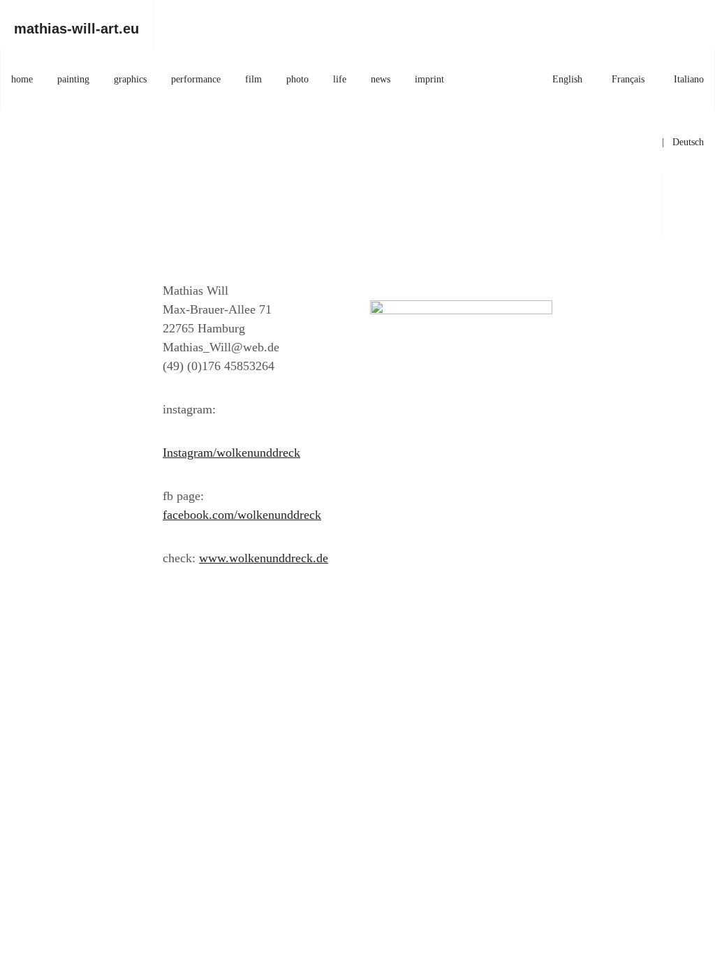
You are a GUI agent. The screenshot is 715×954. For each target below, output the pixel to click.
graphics (130, 79)
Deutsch (688, 142)
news (380, 79)
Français (628, 79)
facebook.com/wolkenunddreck (242, 515)
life (339, 79)
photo (297, 79)
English (567, 79)
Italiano (689, 79)
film (253, 79)
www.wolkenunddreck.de (263, 558)
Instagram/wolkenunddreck (231, 453)
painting (73, 79)
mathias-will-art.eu (76, 28)
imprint (429, 79)
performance (196, 79)
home (22, 79)
